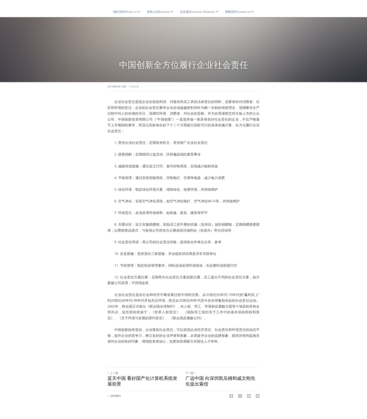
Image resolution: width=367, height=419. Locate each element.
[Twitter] (240, 396)
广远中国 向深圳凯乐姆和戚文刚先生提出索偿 (220, 381)
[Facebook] (231, 396)
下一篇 (189, 373)
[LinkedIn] (249, 396)
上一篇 (114, 373)
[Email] (258, 396)
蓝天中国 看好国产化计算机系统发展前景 (142, 381)
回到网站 (115, 396)
